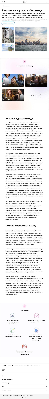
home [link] (3, 365)
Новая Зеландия (6, 5)
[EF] (24, 2)
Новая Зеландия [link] (31, 365)
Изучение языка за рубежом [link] (21, 365)
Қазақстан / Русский (7, 395)
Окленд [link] (38, 365)
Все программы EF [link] (9, 365)
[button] (4, 1)
